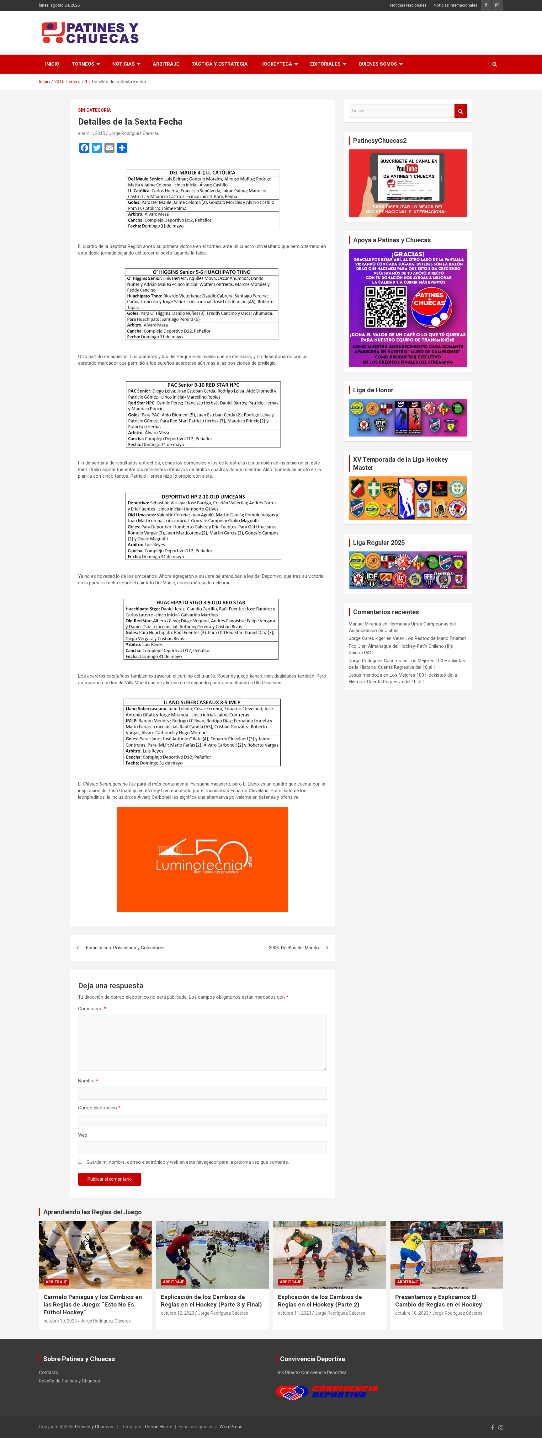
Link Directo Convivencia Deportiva (311, 1372)
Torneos (83, 64)
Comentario (92, 1008)
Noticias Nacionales (408, 5)
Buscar (460, 111)
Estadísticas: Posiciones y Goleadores (125, 948)
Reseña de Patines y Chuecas (69, 1381)
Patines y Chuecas (94, 1427)
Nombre (88, 1081)
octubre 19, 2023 (60, 1320)
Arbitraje (166, 64)
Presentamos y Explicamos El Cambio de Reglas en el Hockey (438, 1300)
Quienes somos (378, 64)
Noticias (123, 64)
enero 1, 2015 (91, 133)
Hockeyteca (276, 64)
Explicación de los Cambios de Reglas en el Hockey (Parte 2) (320, 1300)
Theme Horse (158, 1427)
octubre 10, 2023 (411, 1313)
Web (82, 1135)
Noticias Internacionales (455, 5)
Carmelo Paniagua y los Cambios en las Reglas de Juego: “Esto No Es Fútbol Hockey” (93, 1304)
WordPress (231, 1427)
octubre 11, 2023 (294, 1313)
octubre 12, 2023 (177, 1313)
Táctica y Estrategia (220, 64)
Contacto (48, 1372)
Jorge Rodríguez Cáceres (134, 133)
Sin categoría (94, 110)
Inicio (52, 64)
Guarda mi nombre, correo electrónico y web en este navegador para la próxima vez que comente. (188, 1162)
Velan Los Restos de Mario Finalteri (429, 638)
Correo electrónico (99, 1108)
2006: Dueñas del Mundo (294, 948)
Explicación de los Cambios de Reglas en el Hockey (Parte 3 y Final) (211, 1300)
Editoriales (325, 64)
